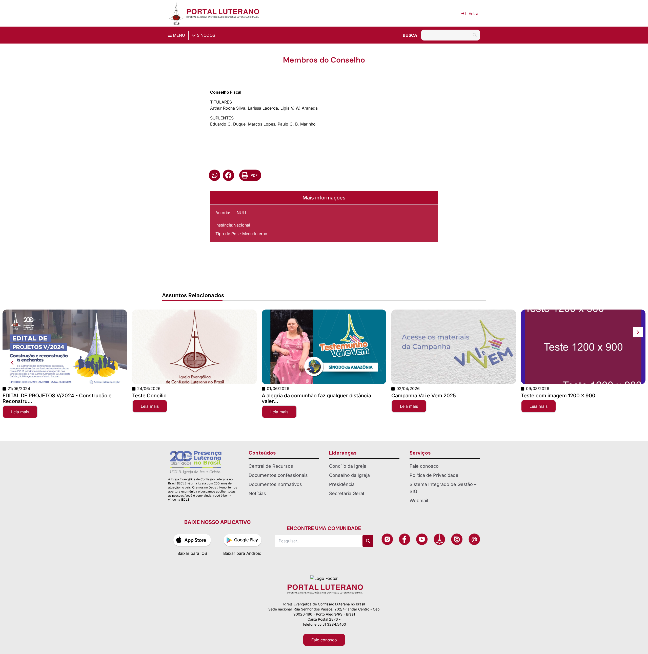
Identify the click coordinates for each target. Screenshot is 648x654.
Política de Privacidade (434, 475)
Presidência (342, 484)
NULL (242, 212)
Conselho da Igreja (349, 475)
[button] (214, 175)
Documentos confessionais (278, 475)
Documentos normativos (275, 484)
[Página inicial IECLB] (176, 13)
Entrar (474, 13)
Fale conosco (424, 466)
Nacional (241, 225)
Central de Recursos (271, 466)
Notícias (257, 493)
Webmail (419, 500)
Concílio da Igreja (347, 466)
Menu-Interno (254, 233)
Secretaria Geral (346, 493)
